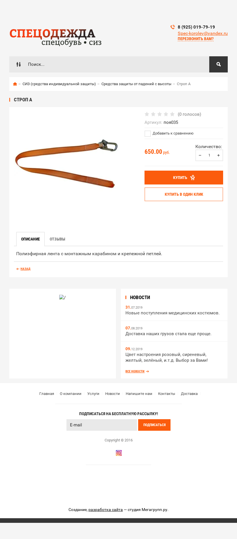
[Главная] (15, 84)
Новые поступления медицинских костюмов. (172, 313)
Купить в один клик (184, 194)
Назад (25, 269)
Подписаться (154, 425)
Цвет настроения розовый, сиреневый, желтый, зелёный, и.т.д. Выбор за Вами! (166, 357)
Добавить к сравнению (173, 133)
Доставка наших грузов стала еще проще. (168, 333)
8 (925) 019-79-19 (196, 27)
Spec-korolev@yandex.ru (203, 33)
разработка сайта (105, 509)
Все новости (135, 371)
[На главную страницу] (55, 36)
